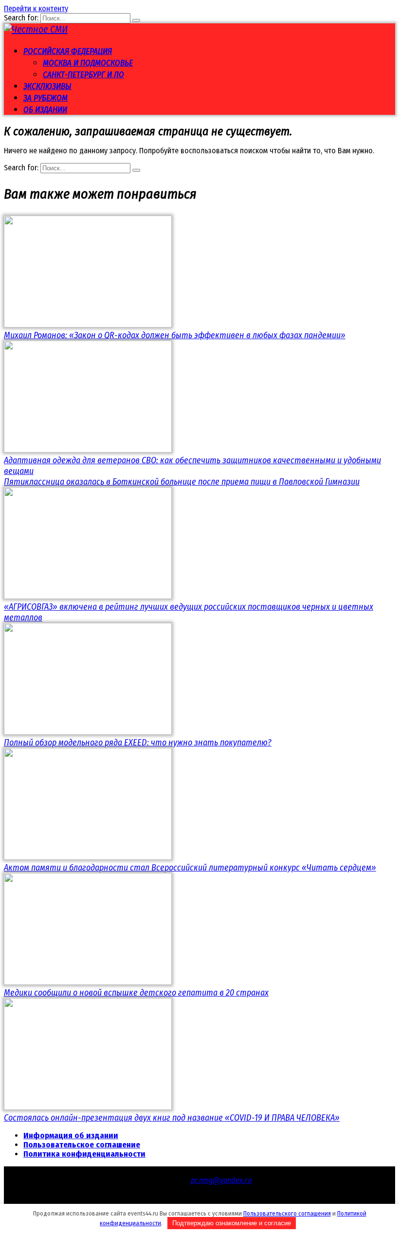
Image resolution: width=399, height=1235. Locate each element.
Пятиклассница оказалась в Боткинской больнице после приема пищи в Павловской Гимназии (182, 481)
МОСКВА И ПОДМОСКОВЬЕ (88, 63)
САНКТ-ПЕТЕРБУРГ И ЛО (83, 75)
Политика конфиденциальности (84, 1154)
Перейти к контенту (36, 8)
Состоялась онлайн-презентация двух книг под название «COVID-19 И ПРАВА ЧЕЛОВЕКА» (172, 1117)
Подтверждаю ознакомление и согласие (231, 1223)
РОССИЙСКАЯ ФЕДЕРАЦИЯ (67, 51)
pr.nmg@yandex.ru (221, 1180)
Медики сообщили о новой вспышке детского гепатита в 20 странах (136, 992)
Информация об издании (70, 1135)
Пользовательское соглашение (81, 1145)
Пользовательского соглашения (287, 1213)
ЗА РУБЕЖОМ (45, 98)
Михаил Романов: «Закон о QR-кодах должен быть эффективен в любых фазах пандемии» (174, 335)
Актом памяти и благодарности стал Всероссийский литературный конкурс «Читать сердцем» (190, 867)
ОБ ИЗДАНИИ (45, 110)
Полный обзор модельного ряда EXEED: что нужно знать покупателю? (138, 742)
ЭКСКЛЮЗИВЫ (47, 86)
